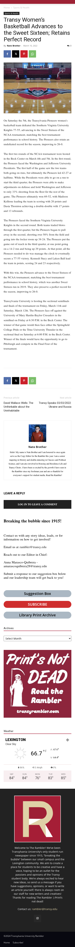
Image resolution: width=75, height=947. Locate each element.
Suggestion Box (37, 593)
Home (7, 7)
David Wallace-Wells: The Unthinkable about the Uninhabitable (18, 406)
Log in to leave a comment (37, 504)
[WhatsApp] (32, 54)
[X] (15, 54)
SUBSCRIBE (37, 604)
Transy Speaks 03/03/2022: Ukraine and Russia (55, 404)
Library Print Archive (37, 615)
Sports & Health (21, 7)
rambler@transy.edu (33, 547)
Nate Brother (13, 45)
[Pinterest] (24, 54)
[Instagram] (37, 918)
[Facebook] (7, 54)
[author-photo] (37, 442)
